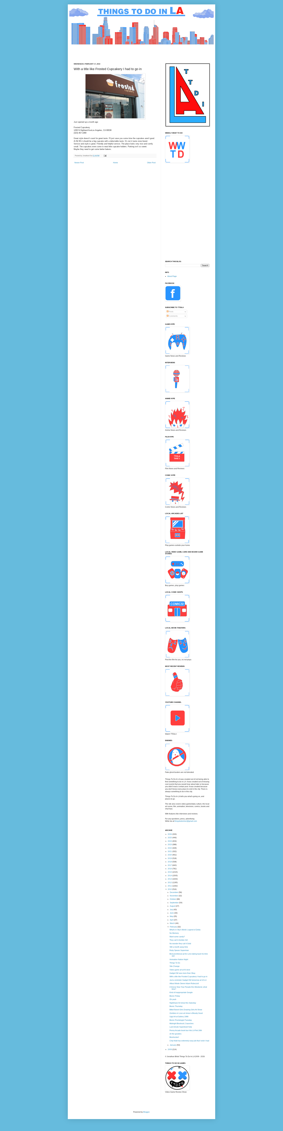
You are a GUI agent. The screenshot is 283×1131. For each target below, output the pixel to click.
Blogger (146, 1112)
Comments (173, 316)
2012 (170, 882)
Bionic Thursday (176, 1006)
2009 (170, 1049)
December (174, 892)
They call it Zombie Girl (179, 940)
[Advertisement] (127, 51)
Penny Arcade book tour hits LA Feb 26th (186, 1030)
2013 (170, 879)
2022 (170, 848)
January (173, 1045)
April (172, 920)
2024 (170, 841)
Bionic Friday (175, 996)
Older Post (151, 163)
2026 (170, 834)
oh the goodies (175, 1034)
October (173, 899)
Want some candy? (177, 937)
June (172, 913)
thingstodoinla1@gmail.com (186, 821)
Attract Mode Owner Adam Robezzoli (184, 983)
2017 (170, 865)
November (174, 896)
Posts (170, 312)
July (171, 910)
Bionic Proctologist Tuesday (181, 1020)
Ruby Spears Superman (179, 950)
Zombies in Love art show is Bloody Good (186, 1013)
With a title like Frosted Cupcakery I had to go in (188, 977)
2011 (170, 886)
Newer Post (79, 163)
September (174, 903)
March (172, 923)
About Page (172, 276)
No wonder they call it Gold (180, 944)
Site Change (175, 966)
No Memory (174, 933)
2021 (170, 851)
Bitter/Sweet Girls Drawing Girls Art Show (186, 1010)
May (172, 916)
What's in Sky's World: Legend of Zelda (185, 930)
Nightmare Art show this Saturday (183, 1003)
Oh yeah (173, 999)
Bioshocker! (174, 1037)
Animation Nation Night (179, 959)
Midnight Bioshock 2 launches (182, 1024)
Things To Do (175, 963)
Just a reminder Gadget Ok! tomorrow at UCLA (188, 980)
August (173, 906)
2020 (170, 855)
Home (115, 163)
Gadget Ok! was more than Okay (182, 973)
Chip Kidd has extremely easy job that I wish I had (189, 1041)
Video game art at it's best (180, 970)
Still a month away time (179, 947)
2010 (170, 889)
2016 (170, 869)
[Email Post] (105, 155)
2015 (170, 872)
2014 (170, 876)
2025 (170, 838)
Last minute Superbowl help (181, 1027)
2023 (170, 845)
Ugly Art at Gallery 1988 (179, 1017)
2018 (170, 862)
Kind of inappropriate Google (181, 992)
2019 (170, 858)
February (173, 927)
